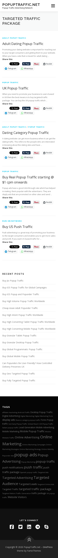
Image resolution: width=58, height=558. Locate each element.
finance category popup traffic (28, 420)
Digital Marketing (27, 416)
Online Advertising (27, 437)
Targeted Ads (43, 472)
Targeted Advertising (17, 478)
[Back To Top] (29, 540)
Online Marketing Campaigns (33, 445)
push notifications (12, 467)
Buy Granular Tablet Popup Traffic (19, 335)
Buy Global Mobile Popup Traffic (18, 356)
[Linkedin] (29, 527)
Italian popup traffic (10, 428)
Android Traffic (24, 412)
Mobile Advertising (45, 427)
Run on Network (12, 221)
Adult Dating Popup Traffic (22, 43)
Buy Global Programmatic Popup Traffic (22, 349)
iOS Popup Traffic (46, 424)
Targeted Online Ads (46, 484)
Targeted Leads (28, 484)
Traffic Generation (23, 493)
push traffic (33, 467)
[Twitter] (20, 527)
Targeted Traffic (10, 489)
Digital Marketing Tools (44, 416)
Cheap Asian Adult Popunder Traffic (20, 308)
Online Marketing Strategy (30, 449)
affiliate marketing (9, 412)
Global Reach (33, 424)
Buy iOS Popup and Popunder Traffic (20, 294)
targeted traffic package (35, 489)
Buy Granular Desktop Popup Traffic (20, 342)
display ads (8, 419)
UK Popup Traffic (15, 88)
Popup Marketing (28, 462)
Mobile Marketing (10, 431)
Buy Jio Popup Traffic (13, 280)
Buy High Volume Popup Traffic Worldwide (23, 301)
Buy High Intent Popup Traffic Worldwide (22, 315)
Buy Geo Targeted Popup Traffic (18, 373)
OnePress (48, 547)
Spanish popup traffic (28, 472)
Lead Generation (27, 427)
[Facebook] (11, 527)
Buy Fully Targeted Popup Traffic (18, 380)
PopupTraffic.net (21, 4)
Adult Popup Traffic (14, 38)
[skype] (46, 527)
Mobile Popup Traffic (32, 431)
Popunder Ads (8, 456)
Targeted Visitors (8, 493)
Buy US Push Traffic (17, 226)
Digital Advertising (11, 415)
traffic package (39, 493)
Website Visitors (17, 497)
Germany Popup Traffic (18, 424)
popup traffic (10, 82)
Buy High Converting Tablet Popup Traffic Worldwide (28, 321)
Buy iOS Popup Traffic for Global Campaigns (24, 287)
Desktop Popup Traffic (41, 412)
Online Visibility (47, 449)
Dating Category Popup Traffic (25, 132)
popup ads (25, 455)
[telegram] (37, 527)
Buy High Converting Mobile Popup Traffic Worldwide (29, 328)
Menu (52, 5)
